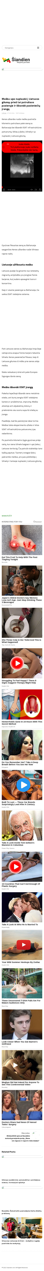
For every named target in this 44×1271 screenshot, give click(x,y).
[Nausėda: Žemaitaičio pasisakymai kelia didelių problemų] (22, 1197)
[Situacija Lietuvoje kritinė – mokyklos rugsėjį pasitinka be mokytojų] (22, 1227)
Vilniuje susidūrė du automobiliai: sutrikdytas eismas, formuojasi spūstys (21, 1181)
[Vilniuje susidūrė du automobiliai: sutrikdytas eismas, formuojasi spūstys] (22, 1166)
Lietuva (4, 113)
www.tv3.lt (7, 515)
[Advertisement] (22, 22)
